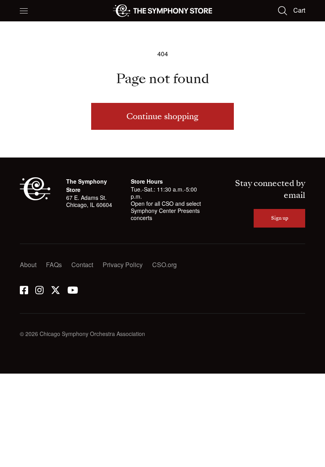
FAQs (54, 264)
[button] (23, 10)
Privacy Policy (123, 264)
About (28, 264)
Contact (82, 264)
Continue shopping (162, 116)
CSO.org (164, 264)
